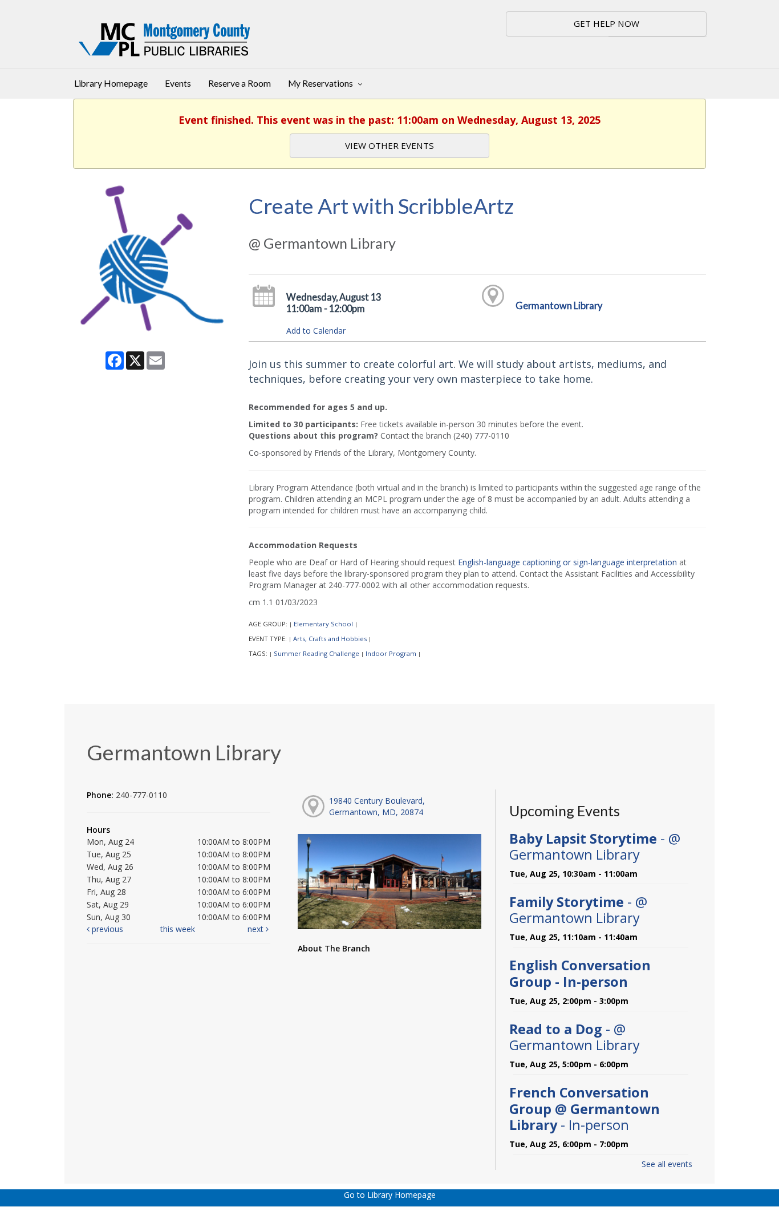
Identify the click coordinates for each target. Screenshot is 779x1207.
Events (178, 83)
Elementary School (323, 623)
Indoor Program (391, 653)
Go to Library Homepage (390, 1194)
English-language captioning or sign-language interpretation (567, 562)
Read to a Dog (574, 1037)
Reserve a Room (239, 83)
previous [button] (106, 929)
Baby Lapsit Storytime (594, 846)
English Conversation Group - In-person (580, 973)
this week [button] (177, 929)
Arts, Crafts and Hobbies (330, 638)
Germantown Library (559, 305)
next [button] (257, 929)
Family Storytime (578, 910)
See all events (667, 1164)
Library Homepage (111, 83)
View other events (389, 145)
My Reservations (321, 83)
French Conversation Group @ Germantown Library (584, 1108)
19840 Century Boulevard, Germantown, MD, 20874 (377, 806)
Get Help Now (606, 23)
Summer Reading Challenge (316, 653)
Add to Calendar (316, 330)
